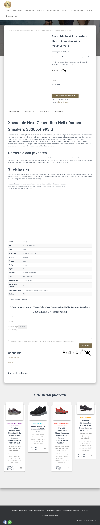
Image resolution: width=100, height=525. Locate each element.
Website (10, 363)
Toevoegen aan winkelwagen (64, 95)
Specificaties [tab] (29, 111)
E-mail (10, 322)
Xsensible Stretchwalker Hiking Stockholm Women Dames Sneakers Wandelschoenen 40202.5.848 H (14, 435)
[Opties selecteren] (21, 468)
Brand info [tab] (59, 111)
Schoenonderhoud (53, 11)
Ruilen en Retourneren (36, 510)
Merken (64, 11)
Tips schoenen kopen (77, 11)
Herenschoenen (29, 11)
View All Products (13, 357)
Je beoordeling (13, 330)
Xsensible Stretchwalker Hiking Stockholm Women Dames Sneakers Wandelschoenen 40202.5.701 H (62, 435)
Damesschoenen (17, 11)
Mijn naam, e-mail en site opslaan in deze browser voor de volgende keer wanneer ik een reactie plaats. (43, 341)
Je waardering (13, 327)
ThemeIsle (93, 520)
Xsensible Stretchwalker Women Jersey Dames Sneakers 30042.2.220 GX (85, 425)
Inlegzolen (40, 11)
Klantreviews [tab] (45, 111)
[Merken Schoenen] (8, 4)
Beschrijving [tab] (14, 111)
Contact (89, 11)
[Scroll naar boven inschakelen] (96, 521)
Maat (55, 80)
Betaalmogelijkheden (54, 510)
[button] (67, 11)
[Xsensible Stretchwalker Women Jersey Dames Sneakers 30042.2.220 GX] (86, 408)
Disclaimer (85, 510)
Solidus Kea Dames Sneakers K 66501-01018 (38, 428)
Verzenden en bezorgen (19, 510)
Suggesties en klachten (71, 510)
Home (7, 11)
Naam (10, 317)
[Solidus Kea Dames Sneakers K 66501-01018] (38, 411)
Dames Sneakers (35, 30)
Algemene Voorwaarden (50, 515)
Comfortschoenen (16, 30)
